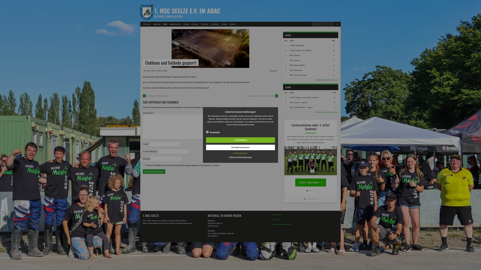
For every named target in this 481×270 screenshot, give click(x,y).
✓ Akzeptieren (240, 140)
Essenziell (214, 132)
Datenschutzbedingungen (240, 157)
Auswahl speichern (240, 147)
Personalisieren (240, 153)
